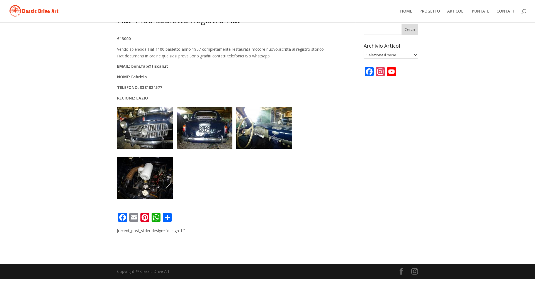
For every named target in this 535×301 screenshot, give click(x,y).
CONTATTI (506, 11)
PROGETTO (429, 11)
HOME (406, 11)
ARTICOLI (456, 11)
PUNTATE (480, 11)
